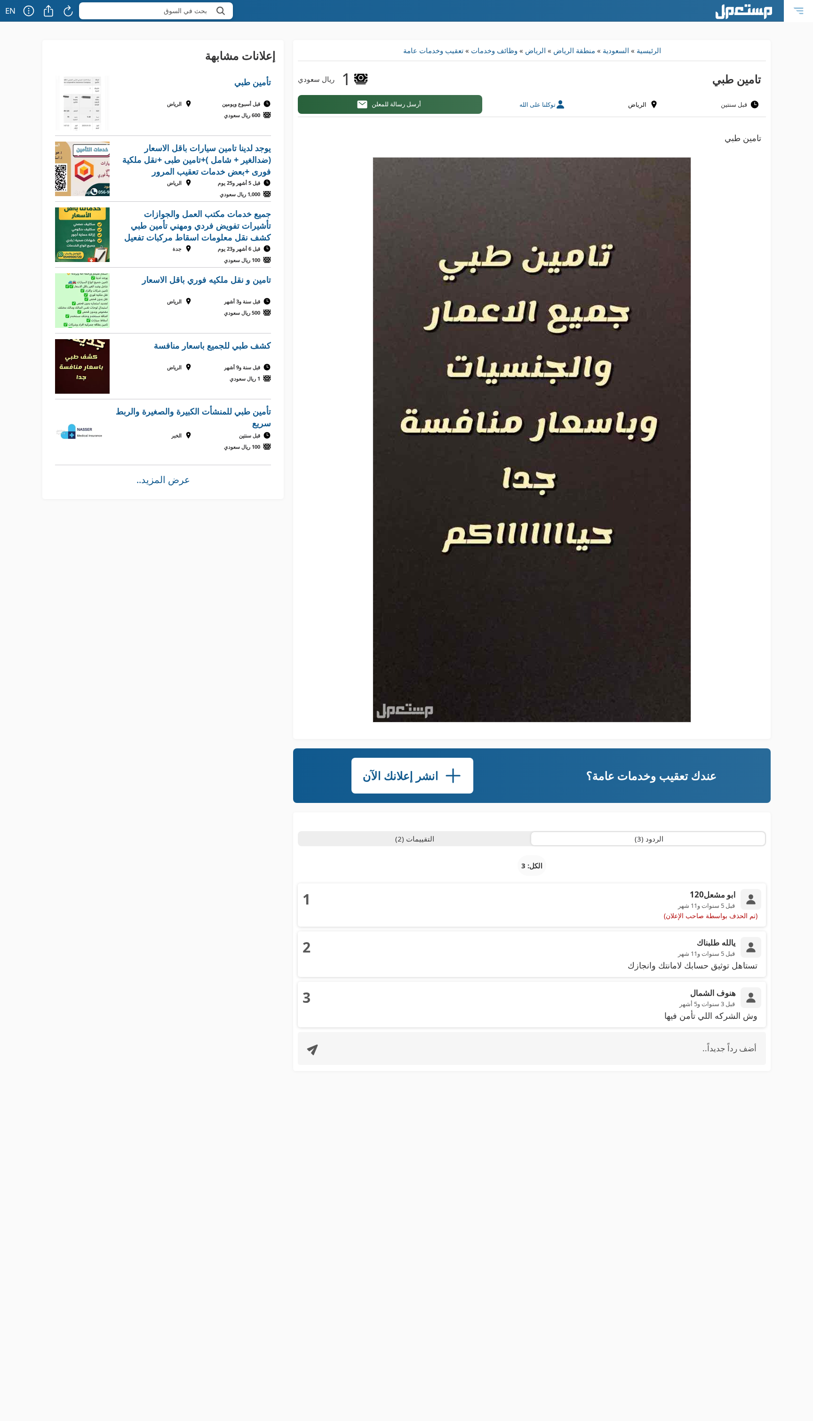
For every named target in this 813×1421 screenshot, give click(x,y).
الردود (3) (649, 838)
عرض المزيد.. (163, 479)
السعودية (616, 50)
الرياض (535, 50)
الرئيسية (649, 50)
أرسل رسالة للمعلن (396, 104)
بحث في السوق (185, 10)
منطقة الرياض (574, 50)
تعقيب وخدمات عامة (433, 50)
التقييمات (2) (414, 838)
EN (10, 10)
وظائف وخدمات (494, 50)
